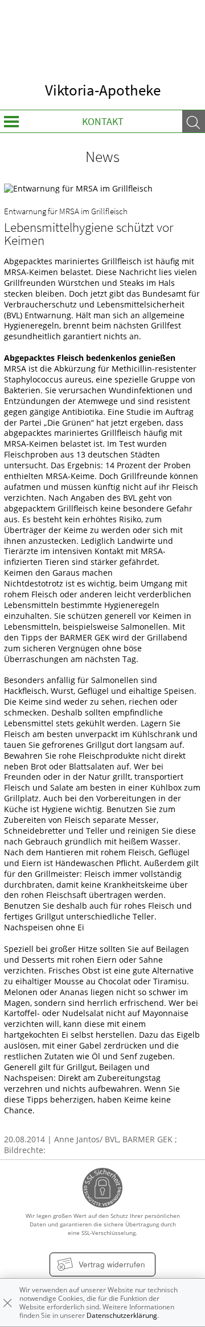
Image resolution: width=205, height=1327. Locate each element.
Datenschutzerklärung (122, 1315)
